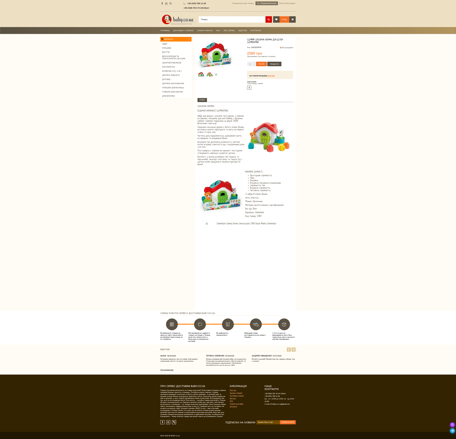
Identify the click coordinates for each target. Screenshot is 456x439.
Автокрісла (168, 67)
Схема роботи (205, 31)
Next (294, 349)
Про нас (233, 390)
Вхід (281, 3)
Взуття (166, 52)
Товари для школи (172, 92)
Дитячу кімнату (171, 75)
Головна (165, 31)
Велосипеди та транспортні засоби (173, 57)
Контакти (255, 31)
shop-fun (271, 76)
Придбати (274, 64)
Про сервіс (229, 31)
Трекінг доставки (236, 404)
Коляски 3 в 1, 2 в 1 (172, 71)
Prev (289, 349)
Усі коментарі (166, 370)
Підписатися (287, 422)
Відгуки (243, 31)
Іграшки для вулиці (173, 88)
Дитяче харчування (173, 83)
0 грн (284, 19)
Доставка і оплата (183, 31)
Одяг (164, 44)
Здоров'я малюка (171, 63)
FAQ (218, 31)
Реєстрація (290, 3)
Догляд (166, 79)
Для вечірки (168, 96)
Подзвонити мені (268, 3)
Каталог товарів (236, 393)
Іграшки (166, 48)
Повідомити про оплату (243, 3)
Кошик (261, 64)
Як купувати (287, 48)
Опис (202, 100)
